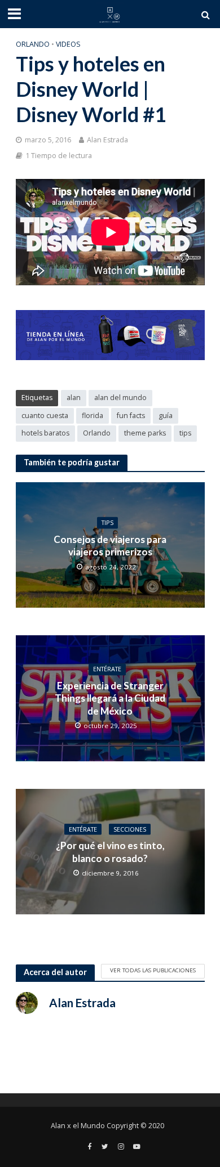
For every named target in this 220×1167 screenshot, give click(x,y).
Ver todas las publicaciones (153, 970)
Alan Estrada (107, 140)
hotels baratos (45, 433)
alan (74, 397)
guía (166, 415)
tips (185, 433)
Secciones (129, 829)
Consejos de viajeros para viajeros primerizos (110, 545)
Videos (68, 44)
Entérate (107, 670)
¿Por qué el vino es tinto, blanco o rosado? (110, 852)
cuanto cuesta (44, 415)
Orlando (33, 44)
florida (92, 415)
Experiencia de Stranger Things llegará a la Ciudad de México (110, 698)
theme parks (145, 433)
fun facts (131, 415)
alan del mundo (120, 397)
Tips (107, 523)
